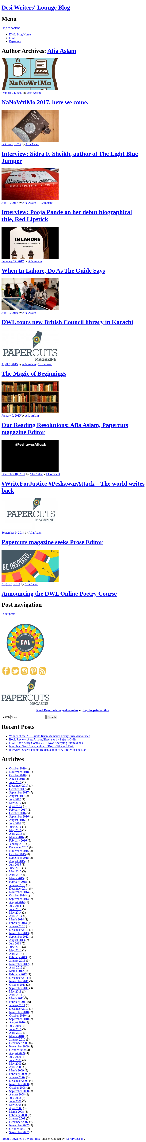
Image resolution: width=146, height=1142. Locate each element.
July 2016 (15, 823)
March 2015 (16, 878)
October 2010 (17, 1015)
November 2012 (19, 964)
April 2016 (15, 833)
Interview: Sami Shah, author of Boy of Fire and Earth (41, 746)
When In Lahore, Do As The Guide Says (53, 270)
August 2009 (17, 1053)
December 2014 (18, 888)
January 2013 (17, 960)
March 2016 (16, 837)
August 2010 (17, 1022)
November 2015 (19, 850)
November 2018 (19, 771)
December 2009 (18, 1043)
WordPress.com (74, 1138)
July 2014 (15, 905)
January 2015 (17, 885)
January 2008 (17, 1118)
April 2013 (15, 953)
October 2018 (17, 775)
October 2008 (17, 1087)
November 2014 (19, 892)
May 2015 (15, 871)
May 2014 (15, 912)
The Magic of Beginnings (34, 373)
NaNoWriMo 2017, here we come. (45, 102)
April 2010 (15, 1032)
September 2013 (19, 936)
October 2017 (17, 789)
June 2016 (15, 826)
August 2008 (17, 1094)
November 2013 (19, 933)
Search (6, 717)
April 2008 (15, 1108)
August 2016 (17, 820)
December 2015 (18, 847)
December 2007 (18, 1122)
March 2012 (16, 971)
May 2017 (15, 802)
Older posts (8, 613)
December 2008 (18, 1080)
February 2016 (18, 840)
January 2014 (17, 926)
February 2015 (18, 881)
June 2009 (15, 1060)
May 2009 (15, 1063)
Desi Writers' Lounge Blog (36, 7)
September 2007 (19, 1132)
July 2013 (15, 943)
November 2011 (19, 981)
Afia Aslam (61, 50)
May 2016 (15, 830)
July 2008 (15, 1097)
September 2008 (19, 1091)
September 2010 (19, 1019)
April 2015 (15, 874)
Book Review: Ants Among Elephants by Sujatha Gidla (42, 739)
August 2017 (17, 795)
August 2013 (17, 940)
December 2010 (18, 1008)
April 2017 (15, 806)
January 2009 (17, 1077)
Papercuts (15, 41)
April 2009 (15, 1067)
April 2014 (15, 916)
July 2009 (15, 1056)
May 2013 (15, 950)
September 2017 (19, 792)
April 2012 (15, 967)
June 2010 (15, 1029)
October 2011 (17, 984)
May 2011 (15, 991)
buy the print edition (96, 710)
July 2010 (15, 1025)
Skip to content (11, 28)
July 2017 (15, 799)
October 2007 (17, 1128)
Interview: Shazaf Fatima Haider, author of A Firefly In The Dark (48, 749)
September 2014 (19, 898)
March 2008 (16, 1111)
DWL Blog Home (20, 34)
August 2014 (17, 902)
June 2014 (15, 909)
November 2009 (19, 1046)
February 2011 (18, 1001)
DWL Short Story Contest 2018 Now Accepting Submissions (46, 742)
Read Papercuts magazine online (57, 710)
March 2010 (16, 1036)
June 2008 (15, 1101)
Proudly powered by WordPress (21, 1138)
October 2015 (17, 854)
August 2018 (17, 778)
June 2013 (15, 946)
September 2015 (19, 857)
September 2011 (19, 988)
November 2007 (19, 1125)
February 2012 (18, 974)
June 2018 (15, 782)
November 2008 (19, 1084)
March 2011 (16, 998)
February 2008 (18, 1115)
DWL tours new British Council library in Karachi (67, 322)
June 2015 (15, 868)
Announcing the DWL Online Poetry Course (59, 593)
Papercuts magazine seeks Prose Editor (52, 542)
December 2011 (18, 977)
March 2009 (16, 1070)
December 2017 (18, 785)
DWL (12, 37)
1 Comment (45, 202)
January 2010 (17, 1039)
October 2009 (17, 1049)
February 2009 (18, 1073)
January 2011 (17, 1005)
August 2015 (17, 861)
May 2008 (15, 1104)
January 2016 (17, 844)
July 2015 (15, 864)
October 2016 (17, 813)
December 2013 (18, 929)
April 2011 (15, 995)
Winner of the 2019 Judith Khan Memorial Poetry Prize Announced (49, 736)
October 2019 (17, 768)
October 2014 (17, 895)
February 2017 (18, 809)
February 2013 (18, 957)
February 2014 (18, 922)
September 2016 (19, 816)
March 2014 (16, 919)
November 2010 (19, 1012)
